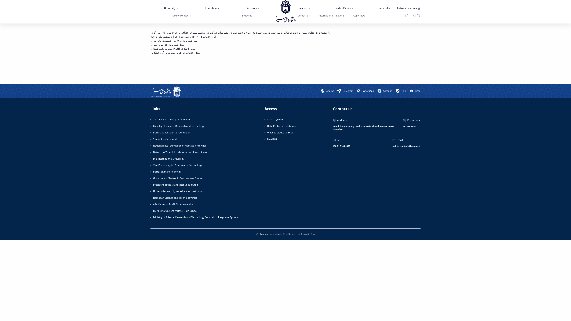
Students (247, 15)
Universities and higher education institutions (179, 191)
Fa (414, 15)
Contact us (304, 15)
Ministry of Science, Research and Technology (178, 126)
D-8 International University (168, 158)
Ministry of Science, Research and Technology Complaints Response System (195, 217)
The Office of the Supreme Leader (172, 119)
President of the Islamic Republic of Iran (175, 184)
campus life (384, 8)
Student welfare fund (165, 139)
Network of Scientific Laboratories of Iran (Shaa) (180, 152)
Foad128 (272, 139)
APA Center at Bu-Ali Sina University (173, 204)
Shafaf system (275, 119)
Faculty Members (181, 15)
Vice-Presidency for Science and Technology (177, 165)
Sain (313, 234)
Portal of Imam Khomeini (167, 171)
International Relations (331, 15)
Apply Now (359, 15)
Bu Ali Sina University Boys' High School (175, 211)
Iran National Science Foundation (171, 132)
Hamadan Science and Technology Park (175, 197)
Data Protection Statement (282, 126)
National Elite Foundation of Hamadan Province (179, 145)
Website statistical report (281, 132)
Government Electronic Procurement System (178, 178)
